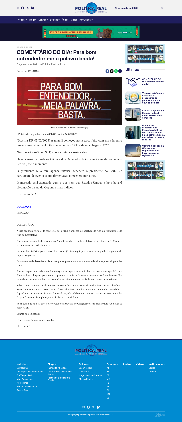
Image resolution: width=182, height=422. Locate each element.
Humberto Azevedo (57, 368)
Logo (91, 8)
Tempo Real (22, 390)
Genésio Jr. (84, 371)
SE (108, 398)
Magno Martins (86, 379)
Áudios (65, 19)
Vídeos (74, 19)
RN (108, 394)
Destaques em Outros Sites (30, 371)
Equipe (152, 368)
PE (108, 386)
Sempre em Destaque (27, 386)
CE (108, 375)
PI (108, 390)
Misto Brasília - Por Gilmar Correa (60, 372)
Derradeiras (22, 368)
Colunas (42, 19)
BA (108, 371)
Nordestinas (22, 383)
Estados (54, 19)
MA (108, 379)
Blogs (32, 19)
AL (108, 368)
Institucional (85, 19)
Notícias (22, 19)
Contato (153, 371)
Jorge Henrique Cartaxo (90, 375)
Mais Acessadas (25, 379)
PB (108, 383)
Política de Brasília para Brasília (59, 379)
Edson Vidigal (85, 368)
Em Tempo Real (24, 375)
